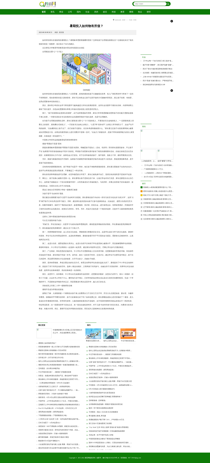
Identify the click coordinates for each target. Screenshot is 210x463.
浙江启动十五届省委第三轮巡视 (100, 423)
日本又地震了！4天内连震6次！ (49, 423)
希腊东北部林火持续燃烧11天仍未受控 (52, 350)
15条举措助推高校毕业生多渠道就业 (102, 393)
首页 (44, 12)
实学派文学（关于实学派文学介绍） (51, 357)
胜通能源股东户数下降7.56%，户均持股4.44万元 (106, 419)
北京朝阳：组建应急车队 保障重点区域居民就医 (160, 73)
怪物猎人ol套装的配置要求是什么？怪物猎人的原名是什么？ (165, 187)
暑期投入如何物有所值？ (47, 343)
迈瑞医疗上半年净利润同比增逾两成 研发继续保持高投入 (59, 404)
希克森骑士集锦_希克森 (97, 416)
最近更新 (41, 325)
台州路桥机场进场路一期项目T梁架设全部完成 (105, 404)
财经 (149, 12)
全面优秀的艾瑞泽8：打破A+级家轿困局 (53, 433)
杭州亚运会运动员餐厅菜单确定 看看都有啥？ (105, 396)
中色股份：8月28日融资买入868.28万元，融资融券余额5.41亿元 (112, 385)
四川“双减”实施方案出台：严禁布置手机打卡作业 (161, 81)
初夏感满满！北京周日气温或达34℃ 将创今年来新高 (162, 211)
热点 (140, 12)
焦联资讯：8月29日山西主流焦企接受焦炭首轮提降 (56, 397)
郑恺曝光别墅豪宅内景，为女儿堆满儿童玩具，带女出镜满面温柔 (112, 446)
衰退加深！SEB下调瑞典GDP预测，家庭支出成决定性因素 (59, 426)
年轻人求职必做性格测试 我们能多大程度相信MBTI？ (162, 215)
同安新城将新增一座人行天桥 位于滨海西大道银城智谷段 (59, 347)
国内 (79, 12)
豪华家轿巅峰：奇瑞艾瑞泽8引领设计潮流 (53, 437)
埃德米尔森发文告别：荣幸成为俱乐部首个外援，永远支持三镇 (61, 430)
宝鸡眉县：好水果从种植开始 (49, 368)
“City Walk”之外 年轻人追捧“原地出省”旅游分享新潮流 (109, 427)
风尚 (96, 12)
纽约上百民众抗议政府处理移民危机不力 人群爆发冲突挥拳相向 (61, 361)
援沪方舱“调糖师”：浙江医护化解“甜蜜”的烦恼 (160, 65)
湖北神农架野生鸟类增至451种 (154, 84)
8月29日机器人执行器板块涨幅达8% (102, 389)
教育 (122, 12)
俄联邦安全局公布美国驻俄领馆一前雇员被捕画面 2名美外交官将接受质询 (65, 365)
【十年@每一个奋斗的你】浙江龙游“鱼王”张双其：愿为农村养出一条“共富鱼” (171, 61)
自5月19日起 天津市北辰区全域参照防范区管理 (161, 177)
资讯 (52, 12)
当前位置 (118, 20)
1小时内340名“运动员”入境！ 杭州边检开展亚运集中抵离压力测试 (62, 419)
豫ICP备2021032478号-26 (111, 458)
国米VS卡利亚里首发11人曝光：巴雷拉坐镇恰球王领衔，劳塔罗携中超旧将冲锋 (118, 442)
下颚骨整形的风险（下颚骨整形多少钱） (53, 415)
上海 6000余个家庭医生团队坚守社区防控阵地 (159, 77)
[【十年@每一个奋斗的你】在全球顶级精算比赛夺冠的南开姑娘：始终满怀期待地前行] (157, 148)
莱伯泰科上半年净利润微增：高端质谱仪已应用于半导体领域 (60, 379)
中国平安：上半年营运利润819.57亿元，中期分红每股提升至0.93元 (62, 401)
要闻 (131, 12)
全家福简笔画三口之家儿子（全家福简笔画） (54, 386)
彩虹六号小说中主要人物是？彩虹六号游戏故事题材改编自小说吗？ (167, 195)
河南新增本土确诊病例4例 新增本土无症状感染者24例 (162, 199)
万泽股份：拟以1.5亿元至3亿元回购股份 (103, 412)
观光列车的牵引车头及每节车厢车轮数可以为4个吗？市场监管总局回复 (64, 448)
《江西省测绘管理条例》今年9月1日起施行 (54, 383)
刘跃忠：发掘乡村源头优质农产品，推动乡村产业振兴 (58, 376)
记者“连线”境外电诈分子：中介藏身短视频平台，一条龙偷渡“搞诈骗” (63, 390)
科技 (114, 12)
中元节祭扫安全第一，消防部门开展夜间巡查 (54, 372)
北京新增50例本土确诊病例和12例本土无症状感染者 (162, 219)
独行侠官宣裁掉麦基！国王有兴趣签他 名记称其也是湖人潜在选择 (62, 354)
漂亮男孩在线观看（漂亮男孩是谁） (51, 412)
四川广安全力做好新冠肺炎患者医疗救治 (157, 69)
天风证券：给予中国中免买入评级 (101, 435)
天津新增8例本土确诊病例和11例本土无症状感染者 (161, 203)
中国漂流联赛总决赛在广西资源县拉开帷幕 (104, 439)
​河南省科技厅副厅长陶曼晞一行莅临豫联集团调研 (107, 431)
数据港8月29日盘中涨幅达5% (49, 441)
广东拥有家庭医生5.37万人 (153, 169)
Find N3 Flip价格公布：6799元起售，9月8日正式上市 (57, 408)
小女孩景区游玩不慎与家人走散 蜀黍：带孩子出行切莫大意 (59, 444)
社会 (87, 12)
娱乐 (105, 12)
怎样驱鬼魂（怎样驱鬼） (98, 400)
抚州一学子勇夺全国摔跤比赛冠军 (101, 408)
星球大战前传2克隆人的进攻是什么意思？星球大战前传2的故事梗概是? (169, 191)
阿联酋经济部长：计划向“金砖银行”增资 (53, 394)
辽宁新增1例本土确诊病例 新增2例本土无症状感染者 (162, 207)
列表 (130, 20)
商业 (61, 12)
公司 (70, 12)
